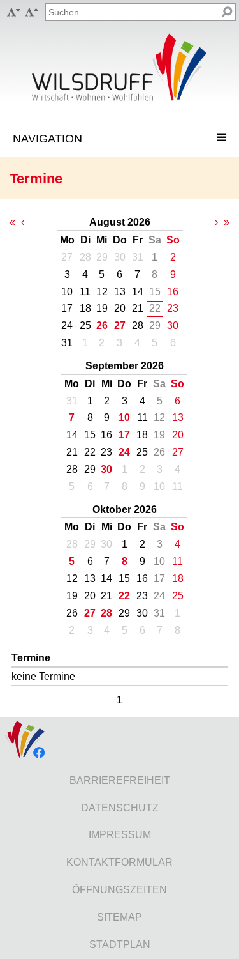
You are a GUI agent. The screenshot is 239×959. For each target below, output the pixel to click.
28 (106, 613)
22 (124, 595)
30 (106, 469)
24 (124, 452)
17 (124, 434)
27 (120, 325)
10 (124, 417)
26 (102, 325)
